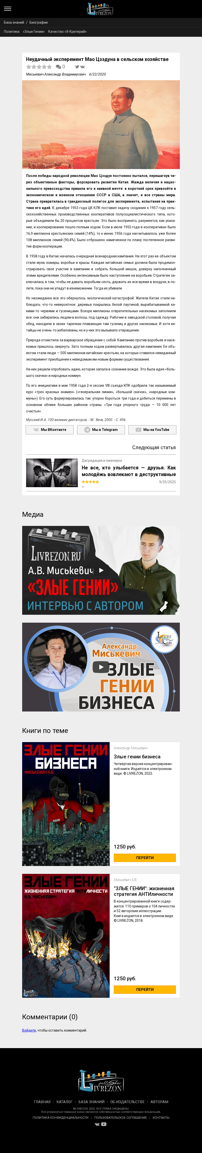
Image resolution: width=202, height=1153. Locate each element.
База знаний (14, 22)
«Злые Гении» (34, 32)
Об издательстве (127, 1102)
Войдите (29, 1030)
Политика (11, 32)
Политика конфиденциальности (60, 1117)
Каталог (64, 1102)
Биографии (39, 22)
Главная (42, 1102)
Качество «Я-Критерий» (67, 32)
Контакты (161, 1117)
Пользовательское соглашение (120, 1117)
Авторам (159, 1102)
